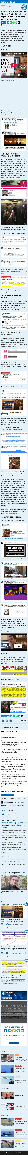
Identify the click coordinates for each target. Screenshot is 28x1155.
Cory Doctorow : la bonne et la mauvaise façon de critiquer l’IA (21, 1080)
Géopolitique (18, 1065)
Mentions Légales (11, 1152)
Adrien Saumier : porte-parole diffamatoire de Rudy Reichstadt (12, 921)
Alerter (11, 810)
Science (17, 1076)
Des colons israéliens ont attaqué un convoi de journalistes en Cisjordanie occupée (21, 1123)
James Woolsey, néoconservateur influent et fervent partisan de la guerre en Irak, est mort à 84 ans (21, 1059)
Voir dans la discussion (7, 795)
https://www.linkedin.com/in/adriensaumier (12, 822)
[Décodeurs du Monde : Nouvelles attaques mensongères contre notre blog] (14, 938)
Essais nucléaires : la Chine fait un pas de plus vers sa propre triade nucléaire (21, 1134)
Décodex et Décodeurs (18, 953)
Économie (17, 1140)
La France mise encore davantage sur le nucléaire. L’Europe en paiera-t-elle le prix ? (20, 1070)
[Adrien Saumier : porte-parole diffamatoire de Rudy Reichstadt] (14, 911)
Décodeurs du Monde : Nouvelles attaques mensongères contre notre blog (13, 949)
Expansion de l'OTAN (20, 1106)
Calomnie (5, 25)
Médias (3, 6)
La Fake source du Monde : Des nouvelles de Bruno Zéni (11, 977)
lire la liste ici (22, 303)
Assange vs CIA (19, 1095)
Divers (17, 1055)
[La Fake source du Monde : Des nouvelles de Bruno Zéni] (14, 967)
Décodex (10, 25)
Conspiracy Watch (18, 924)
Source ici (17, 177)
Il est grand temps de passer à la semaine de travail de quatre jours (20, 1145)
